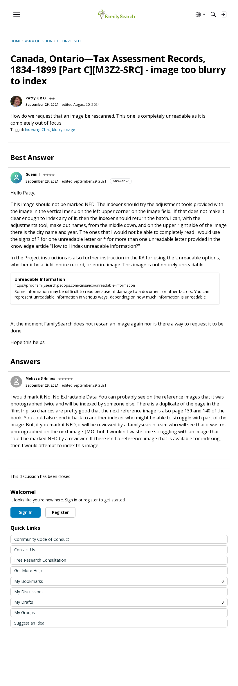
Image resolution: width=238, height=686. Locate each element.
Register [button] (60, 512)
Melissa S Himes (40, 378)
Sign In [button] (26, 512)
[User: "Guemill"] (16, 177)
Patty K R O (36, 98)
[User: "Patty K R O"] (16, 101)
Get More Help (28, 570)
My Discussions (29, 591)
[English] (116, 14)
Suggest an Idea (29, 623)
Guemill (33, 174)
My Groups (24, 612)
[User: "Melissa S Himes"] (16, 381)
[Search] (213, 14)
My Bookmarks (119, 581)
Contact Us (24, 549)
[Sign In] (224, 14)
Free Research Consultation (40, 560)
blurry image (63, 129)
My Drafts (119, 602)
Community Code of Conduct (41, 539)
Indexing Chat (37, 129)
